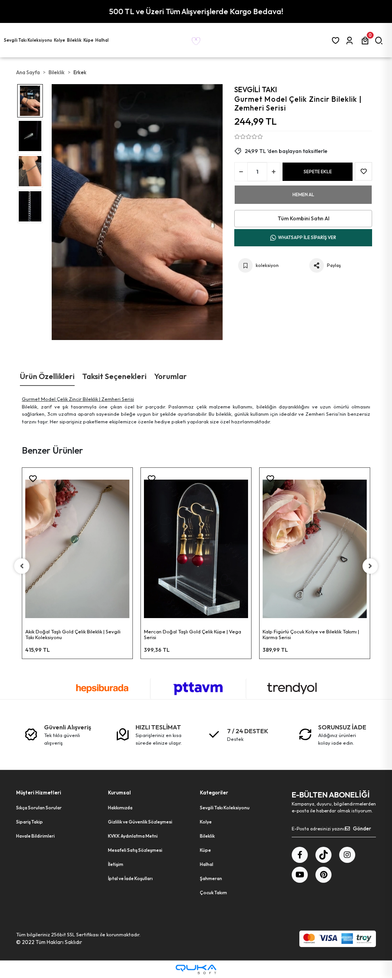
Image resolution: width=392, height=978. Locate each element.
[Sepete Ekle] (130, 500)
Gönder (362, 828)
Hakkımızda (120, 807)
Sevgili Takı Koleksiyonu (225, 807)
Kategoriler (214, 792)
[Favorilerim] (337, 40)
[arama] (380, 40)
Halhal (206, 864)
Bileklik (207, 836)
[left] (22, 566)
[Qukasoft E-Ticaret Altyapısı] (196, 969)
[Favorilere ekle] (33, 479)
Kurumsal (119, 792)
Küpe (205, 850)
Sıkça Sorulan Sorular (39, 807)
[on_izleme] (130, 481)
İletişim (115, 864)
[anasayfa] (196, 40)
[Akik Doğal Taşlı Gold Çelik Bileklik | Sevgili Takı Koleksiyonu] (77, 549)
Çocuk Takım (213, 892)
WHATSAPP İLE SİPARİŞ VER (307, 237)
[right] (370, 566)
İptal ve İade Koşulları (130, 878)
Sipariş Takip (29, 822)
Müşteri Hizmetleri (38, 792)
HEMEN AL (303, 194)
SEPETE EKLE (318, 171)
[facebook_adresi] (300, 855)
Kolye (206, 822)
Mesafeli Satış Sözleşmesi (135, 850)
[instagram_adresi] (347, 855)
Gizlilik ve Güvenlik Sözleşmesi (140, 822)
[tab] (47, 376)
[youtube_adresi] (300, 875)
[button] (29, 40)
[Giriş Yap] (351, 40)
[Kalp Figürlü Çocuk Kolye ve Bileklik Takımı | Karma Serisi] (315, 549)
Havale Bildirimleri (35, 836)
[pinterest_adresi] (323, 875)
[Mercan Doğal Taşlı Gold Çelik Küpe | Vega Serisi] (196, 549)
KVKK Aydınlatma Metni (133, 836)
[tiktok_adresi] (323, 855)
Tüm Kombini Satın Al (303, 218)
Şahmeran (211, 878)
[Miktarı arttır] (273, 171)
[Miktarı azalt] (241, 171)
